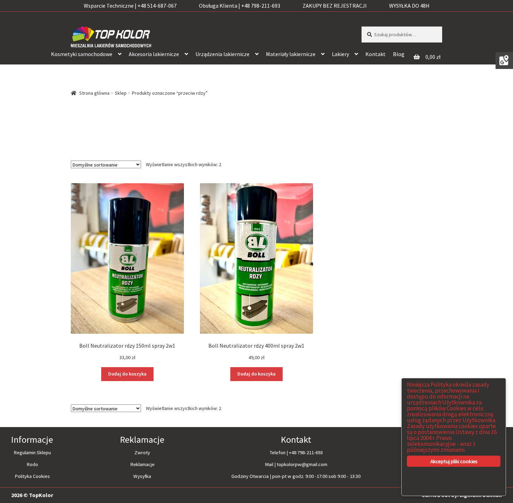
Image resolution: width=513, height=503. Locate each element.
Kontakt (375, 54)
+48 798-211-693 (306, 452)
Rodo (32, 464)
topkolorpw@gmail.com (302, 464)
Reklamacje (142, 464)
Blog (398, 54)
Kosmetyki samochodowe (81, 54)
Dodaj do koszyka (127, 374)
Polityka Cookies (32, 476)
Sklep (121, 93)
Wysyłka (142, 476)
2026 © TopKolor (32, 495)
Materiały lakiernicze (290, 54)
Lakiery (340, 54)
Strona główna (94, 93)
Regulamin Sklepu (32, 452)
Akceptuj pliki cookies (453, 461)
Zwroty (142, 452)
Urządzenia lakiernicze (222, 54)
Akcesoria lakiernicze (154, 54)
